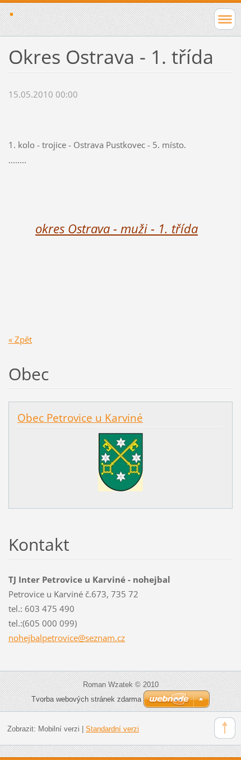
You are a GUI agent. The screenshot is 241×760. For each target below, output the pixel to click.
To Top (224, 728)
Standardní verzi (112, 729)
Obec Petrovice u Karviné (80, 418)
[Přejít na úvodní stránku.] (98, 18)
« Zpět (20, 339)
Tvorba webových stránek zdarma (86, 699)
